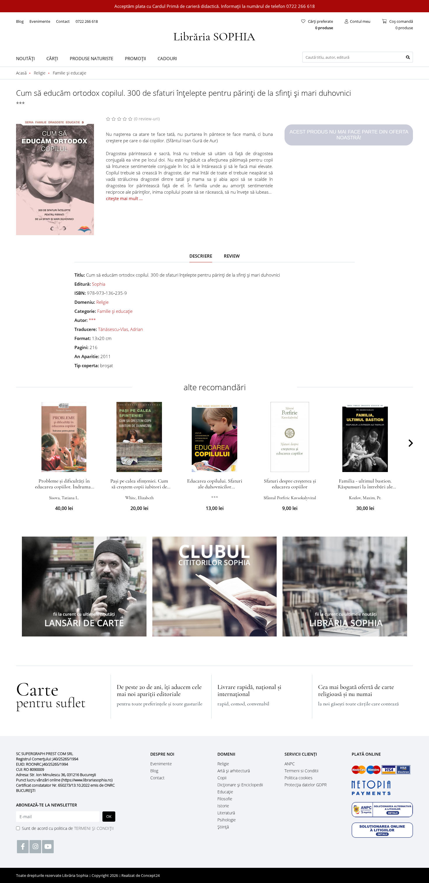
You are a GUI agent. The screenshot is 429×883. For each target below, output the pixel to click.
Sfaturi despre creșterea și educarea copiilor (290, 484)
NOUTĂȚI (25, 58)
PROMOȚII (135, 58)
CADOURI (167, 58)
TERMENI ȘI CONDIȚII (94, 828)
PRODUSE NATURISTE (91, 58)
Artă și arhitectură (233, 770)
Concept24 (150, 875)
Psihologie (226, 820)
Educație (225, 791)
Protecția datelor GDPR (306, 784)
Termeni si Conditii (301, 770)
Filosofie (224, 799)
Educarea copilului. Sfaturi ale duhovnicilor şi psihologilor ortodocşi (214, 487)
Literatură (226, 813)
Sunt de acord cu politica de (68, 828)
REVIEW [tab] (232, 256)
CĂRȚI (52, 58)
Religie (102, 302)
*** (20, 103)
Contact (63, 21)
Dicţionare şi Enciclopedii (240, 784)
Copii (221, 777)
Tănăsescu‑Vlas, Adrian (120, 329)
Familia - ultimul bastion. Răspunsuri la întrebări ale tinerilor (365, 487)
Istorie (223, 806)
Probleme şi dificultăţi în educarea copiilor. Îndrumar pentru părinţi (64, 487)
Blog (20, 21)
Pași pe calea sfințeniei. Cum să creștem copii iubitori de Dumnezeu (139, 487)
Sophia (98, 284)
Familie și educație (114, 311)
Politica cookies (299, 777)
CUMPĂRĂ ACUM (64, 465)
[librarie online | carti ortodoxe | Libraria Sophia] (214, 35)
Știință (223, 827)
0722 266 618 (87, 21)
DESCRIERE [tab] (200, 256)
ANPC (290, 763)
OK (108, 816)
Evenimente (39, 21)
